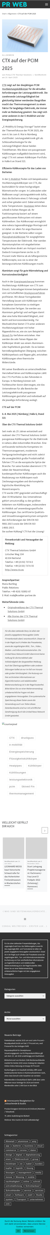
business (29, 1146)
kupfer (9, 1168)
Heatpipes (29, 205)
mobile (31, 1177)
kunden (39, 1164)
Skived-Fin (7, 335)
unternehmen (36, 1199)
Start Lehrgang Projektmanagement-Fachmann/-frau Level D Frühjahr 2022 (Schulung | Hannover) (36, 876)
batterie (17, 1146)
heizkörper (11, 1164)
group (35, 1159)
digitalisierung (33, 1155)
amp (34, 1141)
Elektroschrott (22, 1159)
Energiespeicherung (24, 281)
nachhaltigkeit (13, 1182)
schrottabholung (14, 1186)
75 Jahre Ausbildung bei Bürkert (16, 1116)
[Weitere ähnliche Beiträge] (45, 830)
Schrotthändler (13, 1190)
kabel (29, 1164)
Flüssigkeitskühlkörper (14, 236)
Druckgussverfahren (34, 293)
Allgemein (12, 13)
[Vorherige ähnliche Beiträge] (38, 830)
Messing (20, 1177)
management (25, 1173)
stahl (30, 1195)
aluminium (23, 1141)
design (9, 1155)
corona (23, 1150)
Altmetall (10, 1141)
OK (18, 1231)
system (9, 1199)
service (27, 1190)
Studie (39, 1195)
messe (9, 1177)
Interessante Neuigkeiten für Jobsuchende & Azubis (19, 1102)
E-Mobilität (14, 179)
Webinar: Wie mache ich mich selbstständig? (21, 1120)
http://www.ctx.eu (14, 569)
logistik (19, 1168)
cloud (39, 1146)
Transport (21, 1199)
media (38, 1173)
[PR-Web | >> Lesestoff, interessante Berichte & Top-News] (14, 4)
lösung (30, 1168)
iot (21, 1164)
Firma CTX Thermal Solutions (19, 75)
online (26, 1182)
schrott (36, 1182)
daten (33, 1150)
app (7, 1146)
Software (19, 1195)
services (39, 1190)
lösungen (10, 1173)
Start (4, 13)
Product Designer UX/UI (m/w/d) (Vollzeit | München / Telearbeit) (24, 1110)
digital (19, 1155)
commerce (11, 1150)
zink (8, 1204)
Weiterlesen (29, 1231)
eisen (8, 1159)
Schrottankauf (33, 1186)
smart (8, 1195)
